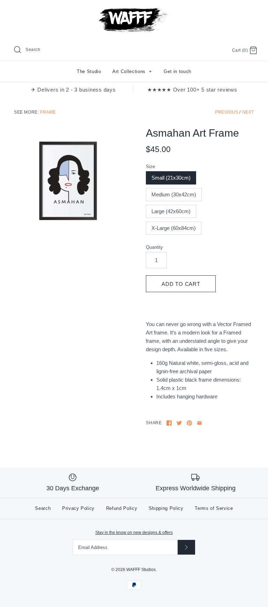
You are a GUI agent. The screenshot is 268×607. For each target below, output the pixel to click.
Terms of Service (214, 508)
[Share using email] (199, 423)
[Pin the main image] (189, 423)
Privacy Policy (78, 508)
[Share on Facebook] (169, 423)
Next (248, 112)
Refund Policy (121, 508)
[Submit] (186, 547)
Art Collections (132, 71)
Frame (48, 112)
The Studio (89, 71)
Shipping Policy (166, 508)
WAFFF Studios (141, 569)
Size (150, 166)
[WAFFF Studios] (134, 11)
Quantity (154, 247)
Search (43, 508)
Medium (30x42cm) (173, 194)
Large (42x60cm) (171, 211)
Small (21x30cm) (171, 178)
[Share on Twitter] (179, 423)
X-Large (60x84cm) (173, 228)
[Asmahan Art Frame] (68, 181)
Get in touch (177, 71)
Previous (226, 112)
